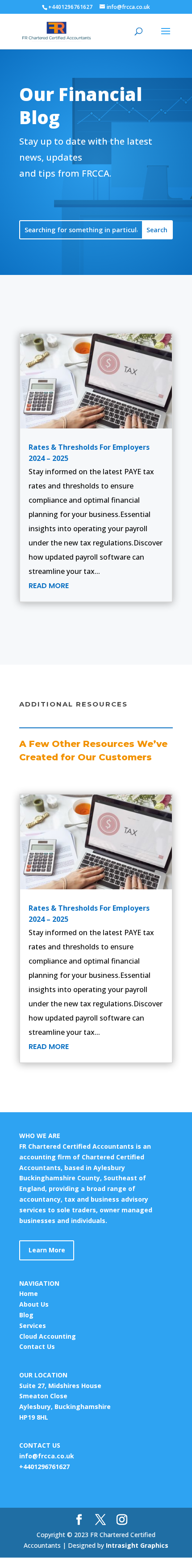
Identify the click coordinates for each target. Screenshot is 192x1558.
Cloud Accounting (47, 1336)
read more (49, 586)
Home (28, 1293)
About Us (34, 1304)
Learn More (47, 1250)
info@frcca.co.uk (46, 1456)
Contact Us (37, 1346)
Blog (26, 1315)
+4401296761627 (44, 1466)
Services (32, 1325)
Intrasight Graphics (137, 1545)
